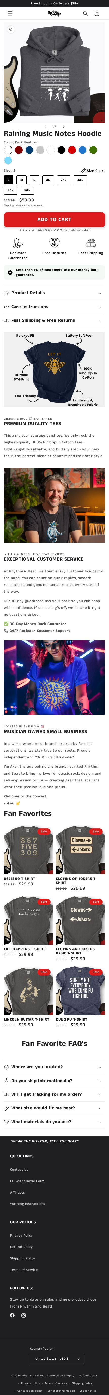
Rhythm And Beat (34, 1376)
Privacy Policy (21, 1235)
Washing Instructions (27, 1203)
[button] (10, 13)
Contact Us (19, 1169)
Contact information (61, 1391)
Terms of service (56, 1383)
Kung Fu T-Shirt (71, 1020)
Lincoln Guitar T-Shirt (26, 1020)
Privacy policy (30, 1383)
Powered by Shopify (61, 1376)
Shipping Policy (22, 1258)
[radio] (8, 150)
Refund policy (88, 1376)
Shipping (9, 205)
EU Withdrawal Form (27, 1181)
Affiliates (17, 1192)
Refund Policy (21, 1247)
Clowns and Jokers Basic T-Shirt (75, 951)
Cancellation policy (30, 1391)
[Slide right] (64, 126)
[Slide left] (45, 126)
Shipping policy (82, 1383)
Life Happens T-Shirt (24, 949)
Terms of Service (24, 1269)
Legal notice (88, 1391)
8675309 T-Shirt (19, 879)
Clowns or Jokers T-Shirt (76, 881)
